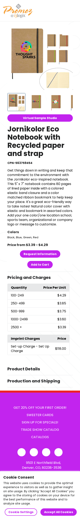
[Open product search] (64, 11)
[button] (40, 278)
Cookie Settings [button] (20, 512)
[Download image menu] (67, 30)
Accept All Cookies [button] (58, 512)
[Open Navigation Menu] (73, 11)
